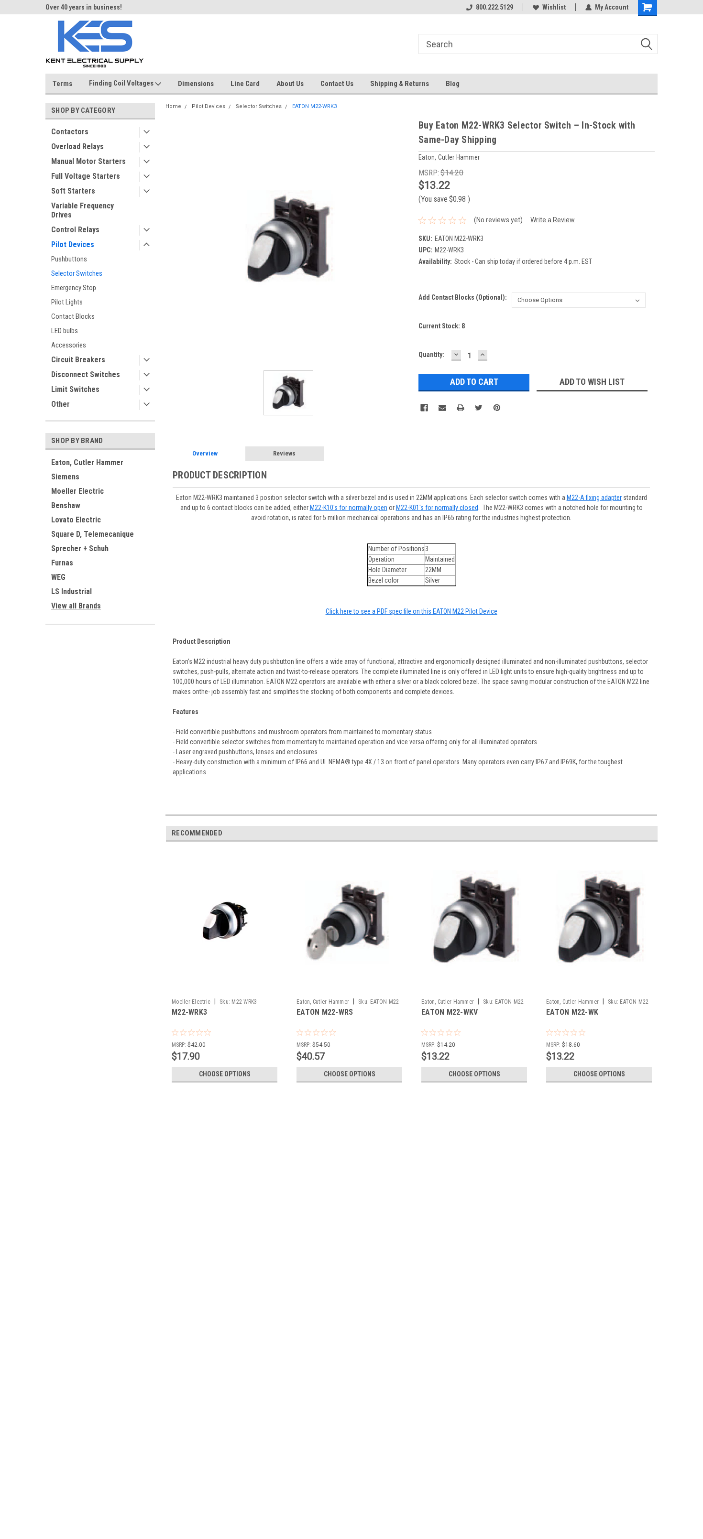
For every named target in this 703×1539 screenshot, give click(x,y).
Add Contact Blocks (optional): (462, 297)
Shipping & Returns (399, 83)
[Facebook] (424, 408)
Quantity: (431, 354)
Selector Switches (76, 273)
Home (173, 106)
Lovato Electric (76, 519)
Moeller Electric (77, 491)
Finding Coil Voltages (122, 83)
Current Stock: (441, 326)
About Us (290, 83)
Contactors (69, 131)
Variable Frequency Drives (82, 210)
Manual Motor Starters (88, 161)
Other (60, 404)
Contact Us (336, 83)
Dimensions (196, 83)
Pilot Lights (67, 302)
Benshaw (65, 505)
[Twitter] (479, 408)
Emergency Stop (73, 287)
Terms (62, 83)
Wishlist (554, 7)
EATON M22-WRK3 (314, 106)
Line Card (245, 83)
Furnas (62, 562)
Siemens (65, 476)
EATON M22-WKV (449, 1012)
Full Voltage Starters (85, 176)
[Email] (442, 408)
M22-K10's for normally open (348, 507)
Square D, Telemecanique (92, 534)
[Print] (460, 408)
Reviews (284, 453)
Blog (453, 83)
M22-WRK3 (189, 1012)
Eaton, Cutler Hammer (87, 462)
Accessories (68, 345)
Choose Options (225, 1074)
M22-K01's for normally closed (437, 507)
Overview (205, 453)
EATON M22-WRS (325, 1012)
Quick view (225, 987)
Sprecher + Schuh (80, 548)
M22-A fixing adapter (594, 497)
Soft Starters (73, 190)
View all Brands (76, 605)
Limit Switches (75, 389)
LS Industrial (71, 591)
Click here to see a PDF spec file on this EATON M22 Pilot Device (411, 611)
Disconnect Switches (85, 374)
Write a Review (552, 220)
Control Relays (75, 229)
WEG (58, 577)
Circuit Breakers (78, 359)
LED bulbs (64, 330)
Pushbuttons (69, 259)
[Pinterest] (497, 408)
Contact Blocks (73, 316)
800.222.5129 (494, 7)
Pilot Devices (72, 244)
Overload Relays (77, 146)
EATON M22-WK (572, 1012)
